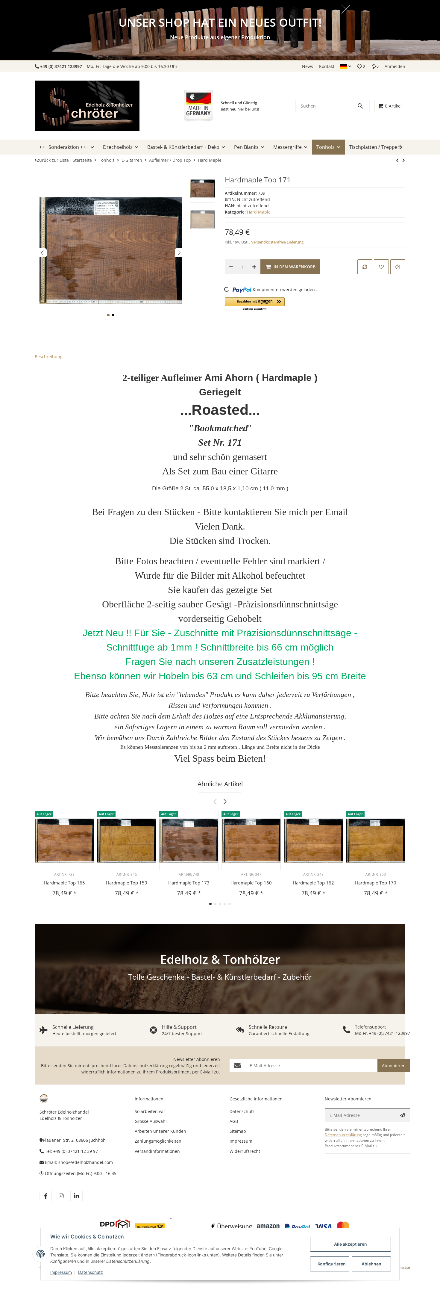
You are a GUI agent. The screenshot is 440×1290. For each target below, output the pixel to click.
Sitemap (238, 1131)
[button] (345, 66)
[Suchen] (363, 106)
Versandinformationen (157, 1151)
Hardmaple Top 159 (126, 883)
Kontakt (326, 66)
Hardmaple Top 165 (64, 883)
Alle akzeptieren (350, 1244)
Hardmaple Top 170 (375, 883)
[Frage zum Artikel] (397, 266)
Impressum (61, 1272)
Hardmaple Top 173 (189, 883)
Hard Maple (259, 212)
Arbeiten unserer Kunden (160, 1131)
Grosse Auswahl (151, 1121)
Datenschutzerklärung (145, 1065)
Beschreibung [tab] (49, 356)
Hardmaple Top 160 (251, 883)
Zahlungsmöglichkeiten (158, 1141)
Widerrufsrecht (245, 1151)
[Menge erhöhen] (254, 266)
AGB (234, 1121)
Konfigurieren (332, 1263)
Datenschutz (90, 1272)
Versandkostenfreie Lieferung (277, 242)
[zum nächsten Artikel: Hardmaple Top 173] (397, 160)
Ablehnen (371, 1263)
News (307, 66)
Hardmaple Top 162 (313, 883)
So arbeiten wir (150, 1111)
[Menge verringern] (231, 266)
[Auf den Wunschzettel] (381, 266)
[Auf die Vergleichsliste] (364, 266)
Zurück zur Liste (53, 160)
